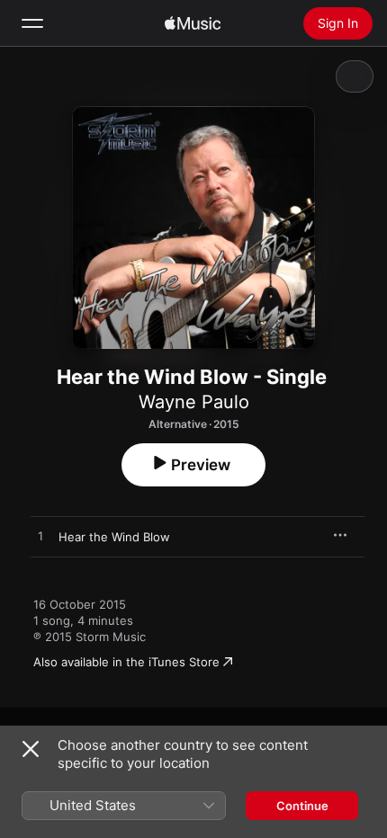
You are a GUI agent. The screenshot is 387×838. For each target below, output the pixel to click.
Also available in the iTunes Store (126, 662)
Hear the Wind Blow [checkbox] (114, 537)
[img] (192, 23)
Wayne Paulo (194, 402)
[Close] (30, 749)
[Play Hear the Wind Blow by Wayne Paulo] (40, 537)
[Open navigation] (32, 23)
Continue (302, 805)
